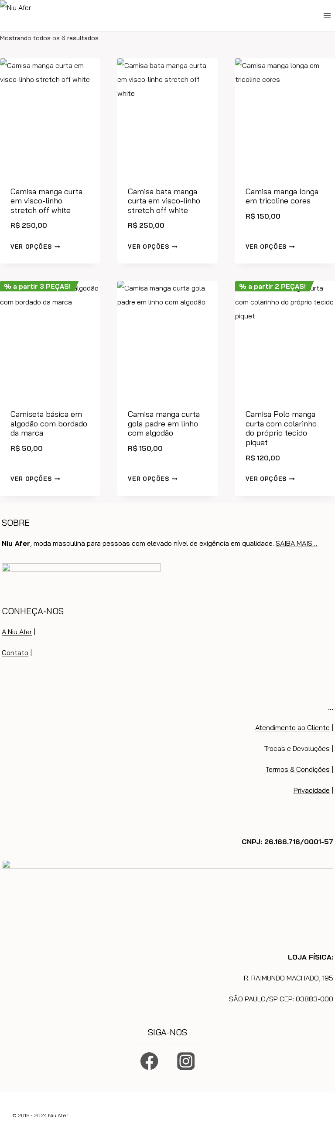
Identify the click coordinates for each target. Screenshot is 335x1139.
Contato (15, 652)
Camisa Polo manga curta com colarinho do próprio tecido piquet (281, 428)
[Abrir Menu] (327, 15)
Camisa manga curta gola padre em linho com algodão (164, 423)
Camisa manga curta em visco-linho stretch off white (46, 200)
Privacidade (312, 790)
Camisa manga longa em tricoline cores (282, 196)
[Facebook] (149, 1060)
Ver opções (30, 246)
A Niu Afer (17, 631)
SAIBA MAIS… (296, 543)
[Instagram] (185, 1060)
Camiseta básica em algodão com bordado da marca (48, 423)
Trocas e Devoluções (297, 748)
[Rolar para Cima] (326, 1099)
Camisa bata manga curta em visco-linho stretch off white (164, 200)
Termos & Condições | (299, 769)
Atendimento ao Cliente (292, 727)
